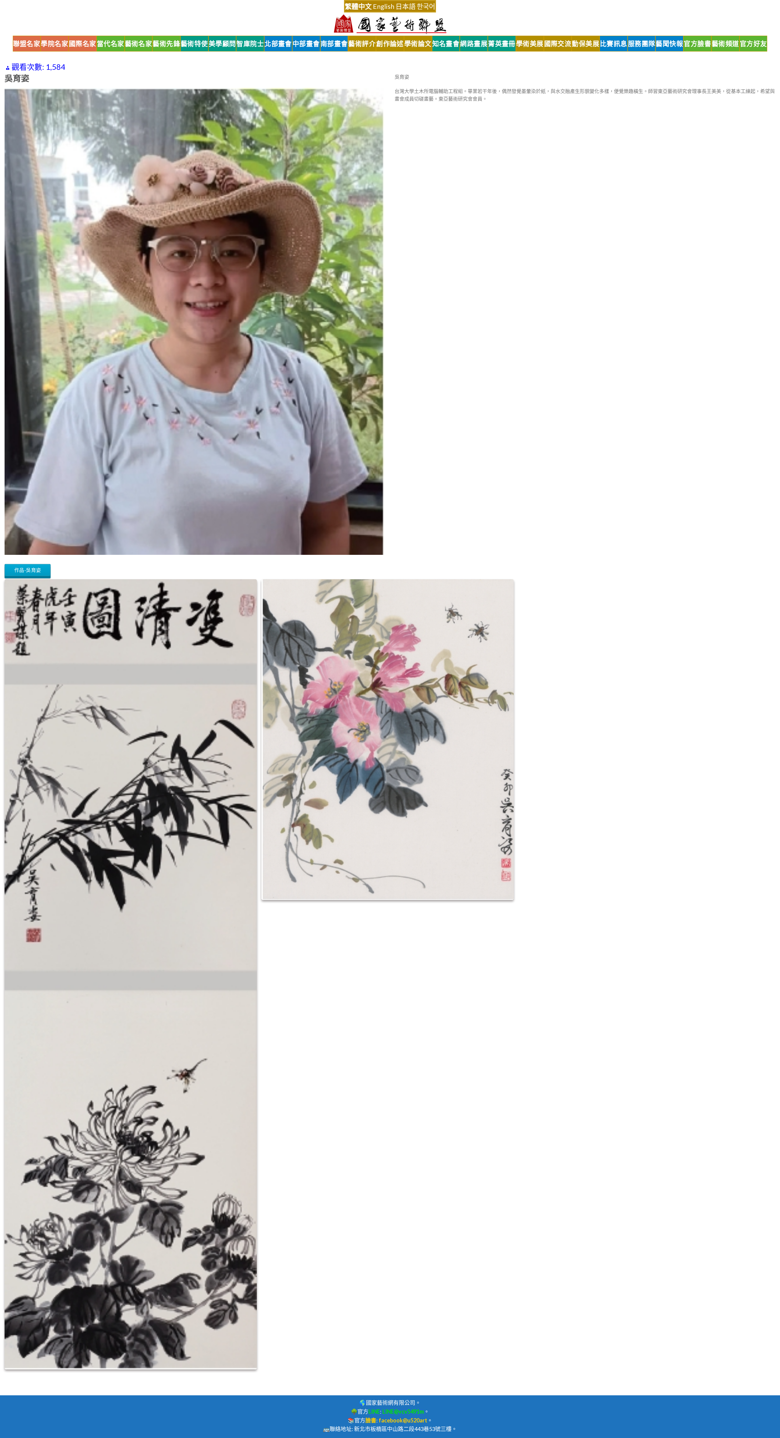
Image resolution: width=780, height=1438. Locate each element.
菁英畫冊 (502, 44)
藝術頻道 (725, 44)
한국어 (426, 6)
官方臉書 (697, 44)
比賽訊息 (613, 44)
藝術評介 (362, 44)
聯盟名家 (27, 44)
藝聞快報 (669, 44)
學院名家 (54, 44)
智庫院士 (250, 44)
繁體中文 (358, 6)
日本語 (405, 6)
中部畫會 (306, 44)
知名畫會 (446, 44)
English (383, 6)
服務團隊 (641, 44)
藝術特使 (194, 44)
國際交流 (558, 44)
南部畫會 (334, 44)
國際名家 (82, 44)
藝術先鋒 (166, 44)
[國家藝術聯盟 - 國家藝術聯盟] (390, 24)
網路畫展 (474, 44)
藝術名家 (138, 44)
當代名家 (110, 44)
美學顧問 (222, 44)
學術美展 (530, 44)
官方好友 (753, 44)
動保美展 (585, 44)
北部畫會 (278, 44)
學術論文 (418, 44)
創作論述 (390, 44)
